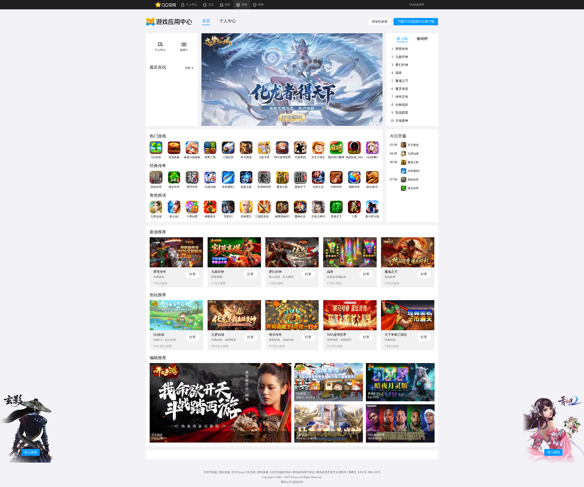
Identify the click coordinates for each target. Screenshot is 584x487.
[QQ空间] (165, 4)
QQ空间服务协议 (280, 472)
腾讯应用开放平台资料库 (331, 472)
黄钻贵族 (224, 472)
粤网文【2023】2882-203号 (364, 472)
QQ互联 (251, 472)
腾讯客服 (263, 472)
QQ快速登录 (416, 4)
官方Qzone (238, 472)
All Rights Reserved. (310, 477)
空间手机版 (210, 472)
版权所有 (297, 482)
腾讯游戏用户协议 (304, 472)
